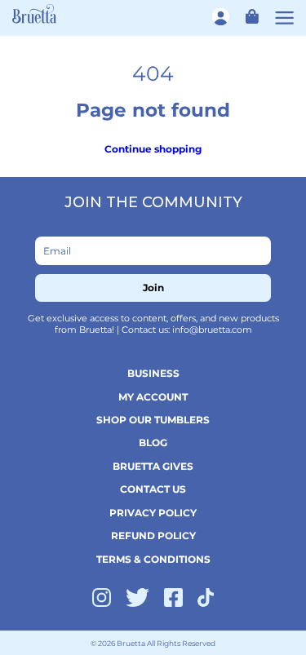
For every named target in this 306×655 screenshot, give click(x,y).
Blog (153, 442)
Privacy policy (153, 513)
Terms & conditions (153, 559)
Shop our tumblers (153, 420)
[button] (248, 16)
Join (153, 287)
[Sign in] (221, 16)
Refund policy (153, 535)
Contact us (153, 489)
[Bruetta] (34, 13)
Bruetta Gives (153, 466)
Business (153, 373)
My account (153, 397)
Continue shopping (153, 149)
